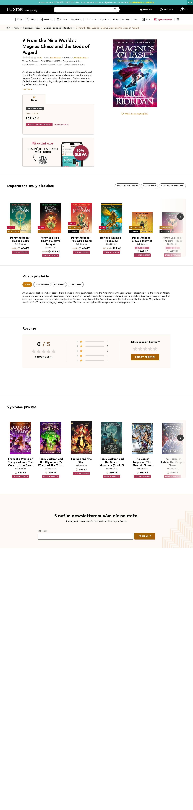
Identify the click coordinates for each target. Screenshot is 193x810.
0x (41, 57)
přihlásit (145, 536)
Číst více (26, 89)
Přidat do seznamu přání (136, 113)
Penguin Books (80, 57)
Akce (148, 19)
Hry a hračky (76, 19)
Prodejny (125, 19)
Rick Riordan (55, 57)
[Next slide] (164, 73)
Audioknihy (48, 19)
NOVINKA (73, 231)
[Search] (115, 9)
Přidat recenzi (145, 357)
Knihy (19, 19)
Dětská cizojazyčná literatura (58, 28)
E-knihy (32, 19)
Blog (136, 19)
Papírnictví (104, 19)
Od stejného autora (127, 186)
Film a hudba (91, 19)
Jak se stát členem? (61, 124)
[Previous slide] (105, 73)
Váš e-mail (42, 531)
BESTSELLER (13, 231)
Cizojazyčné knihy (31, 28)
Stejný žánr (149, 186)
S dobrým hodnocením (172, 186)
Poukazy (63, 19)
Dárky (115, 19)
